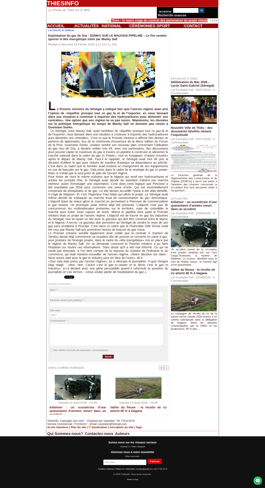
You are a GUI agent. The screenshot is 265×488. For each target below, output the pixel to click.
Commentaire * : (59, 320)
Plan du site (78, 427)
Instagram (141, 447)
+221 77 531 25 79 (160, 469)
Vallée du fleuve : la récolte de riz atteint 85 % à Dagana (138, 409)
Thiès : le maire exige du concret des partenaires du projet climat (142, 20)
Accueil (55, 26)
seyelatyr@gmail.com (144, 469)
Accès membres (57, 427)
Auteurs (122, 433)
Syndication (99, 427)
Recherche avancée (172, 15)
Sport (163, 26)
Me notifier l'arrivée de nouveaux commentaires (81, 350)
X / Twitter (133, 447)
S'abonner (154, 461)
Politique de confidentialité (125, 469)
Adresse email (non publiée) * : (67, 300)
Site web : (55, 310)
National (111, 26)
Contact (193, 26)
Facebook (124, 447)
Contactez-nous (99, 433)
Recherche (165, 12)
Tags (139, 427)
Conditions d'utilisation (106, 469)
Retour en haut (132, 479)
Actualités (87, 26)
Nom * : (54, 289)
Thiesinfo (63, 3)
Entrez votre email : (132, 456)
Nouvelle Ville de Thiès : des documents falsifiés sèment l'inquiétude (191, 131)
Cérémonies (142, 26)
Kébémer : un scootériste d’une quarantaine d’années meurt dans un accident (78, 409)
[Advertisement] (195, 52)
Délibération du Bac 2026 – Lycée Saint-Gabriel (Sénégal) (192, 83)
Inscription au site (121, 427)
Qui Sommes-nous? (65, 433)
